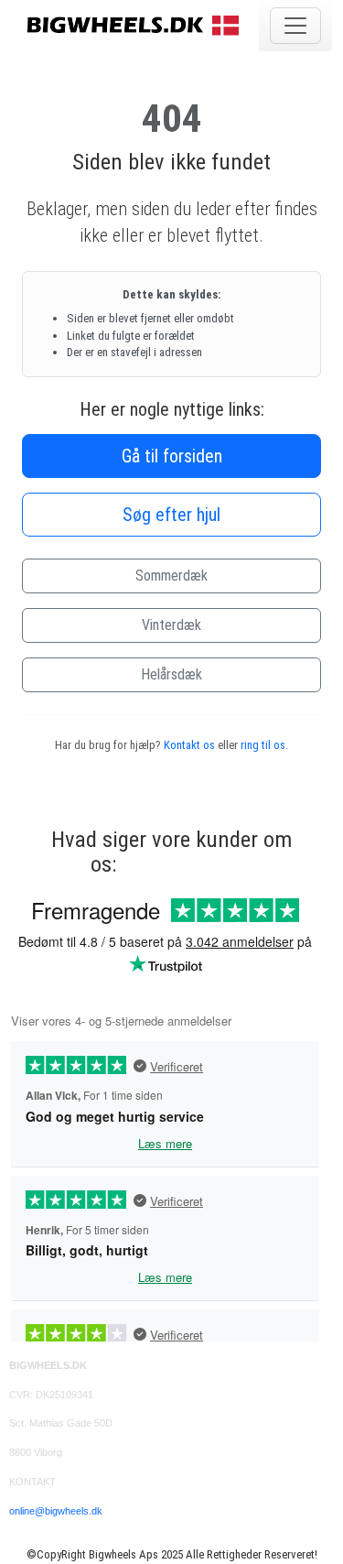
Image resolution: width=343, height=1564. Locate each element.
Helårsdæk (171, 674)
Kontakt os (189, 745)
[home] (135, 24)
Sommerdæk (171, 575)
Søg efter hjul (171, 515)
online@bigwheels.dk (55, 1510)
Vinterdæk (171, 625)
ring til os (263, 745)
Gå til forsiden (172, 456)
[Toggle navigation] (295, 25)
